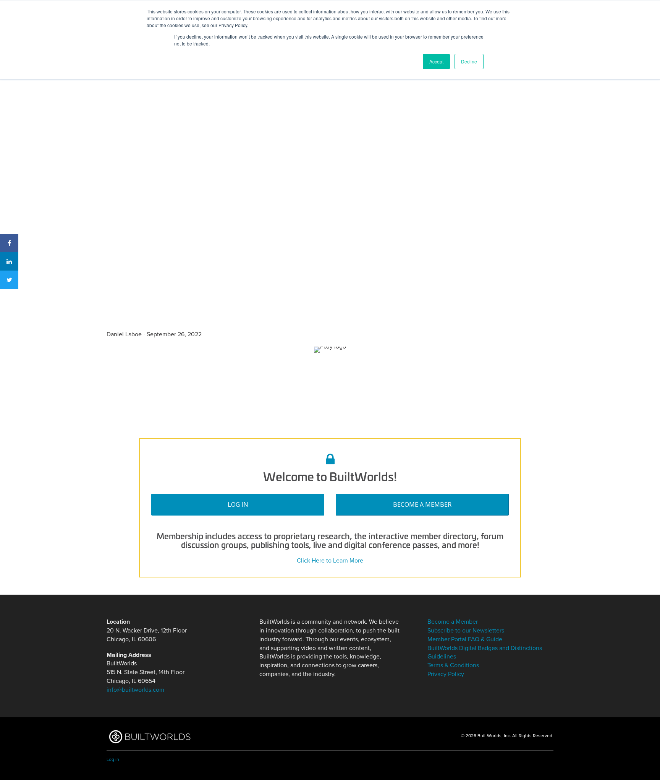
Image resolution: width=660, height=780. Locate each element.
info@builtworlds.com (135, 690)
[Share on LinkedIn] (9, 261)
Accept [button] (436, 61)
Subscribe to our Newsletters (465, 630)
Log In (238, 504)
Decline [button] (469, 61)
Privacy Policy (445, 674)
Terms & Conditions (453, 665)
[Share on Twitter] (9, 280)
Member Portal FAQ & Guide (464, 639)
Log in (113, 759)
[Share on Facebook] (9, 243)
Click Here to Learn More (330, 560)
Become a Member (422, 504)
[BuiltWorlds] (149, 736)
